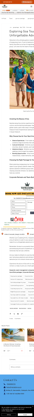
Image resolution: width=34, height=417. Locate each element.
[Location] (2, 234)
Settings (9, 414)
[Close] (32, 407)
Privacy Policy (9, 410)
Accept (25, 414)
